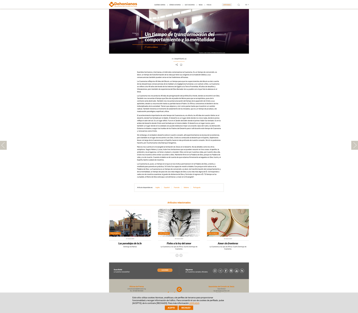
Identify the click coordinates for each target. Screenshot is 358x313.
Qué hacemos (190, 5)
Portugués (196, 187)
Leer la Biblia (152, 47)
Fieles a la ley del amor (179, 243)
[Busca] (239, 5)
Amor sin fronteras (228, 243)
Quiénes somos (159, 5)
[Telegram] (220, 271)
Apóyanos (227, 5)
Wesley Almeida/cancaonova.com (216, 52)
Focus (209, 5)
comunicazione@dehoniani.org (136, 289)
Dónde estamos (175, 5)
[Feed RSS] (242, 271)
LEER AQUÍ (194, 303)
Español (167, 187)
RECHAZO (185, 307)
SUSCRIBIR (165, 270)
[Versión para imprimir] (181, 64)
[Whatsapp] (215, 271)
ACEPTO (171, 307)
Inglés (158, 187)
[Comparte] (177, 65)
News (200, 5)
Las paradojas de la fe (130, 243)
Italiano (186, 187)
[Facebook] (226, 271)
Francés (176, 187)
